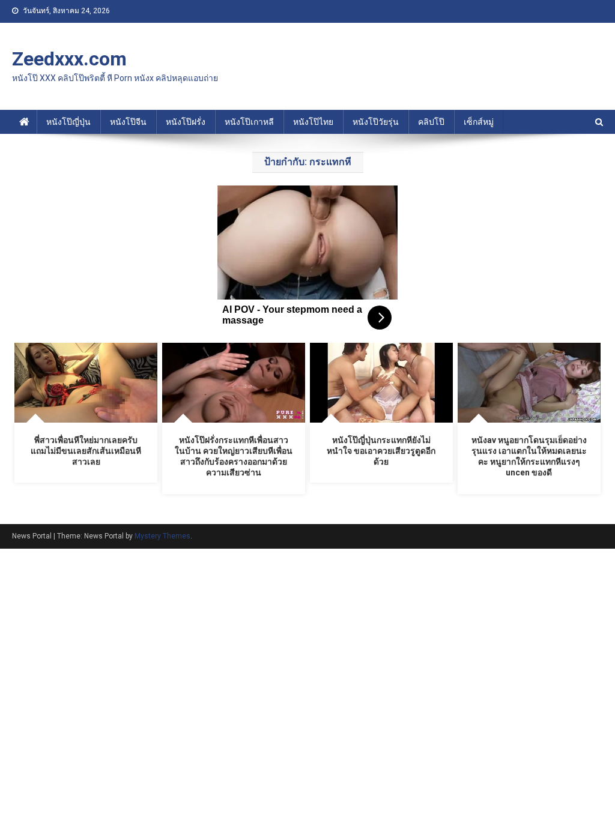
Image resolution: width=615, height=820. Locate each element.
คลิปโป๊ (431, 122)
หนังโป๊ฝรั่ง (185, 122)
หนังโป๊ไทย (313, 122)
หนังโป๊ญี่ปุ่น (68, 122)
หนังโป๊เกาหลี (249, 122)
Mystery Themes (162, 536)
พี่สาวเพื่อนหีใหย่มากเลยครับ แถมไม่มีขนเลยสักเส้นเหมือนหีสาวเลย (86, 450)
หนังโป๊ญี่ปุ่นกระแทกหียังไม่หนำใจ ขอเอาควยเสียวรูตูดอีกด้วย (381, 450)
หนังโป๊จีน (128, 122)
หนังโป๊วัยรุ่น (376, 122)
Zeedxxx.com (69, 58)
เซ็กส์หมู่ (479, 122)
